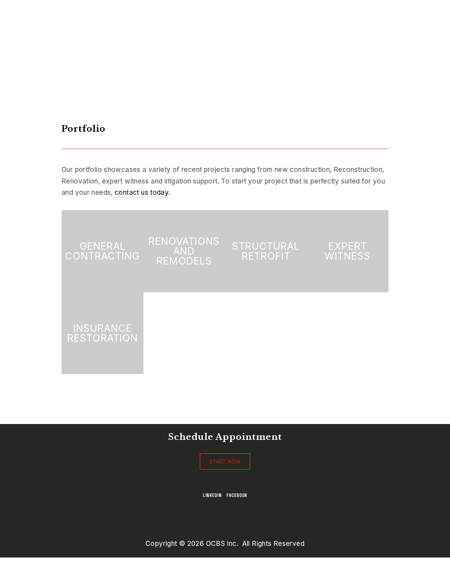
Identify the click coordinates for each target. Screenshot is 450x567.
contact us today (141, 192)
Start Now (225, 462)
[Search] (118, 10)
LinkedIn (212, 495)
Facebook (236, 495)
